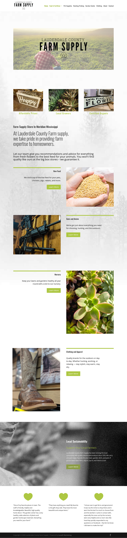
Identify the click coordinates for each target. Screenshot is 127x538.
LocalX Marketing (64, 535)
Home (46, 6)
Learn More (54, 187)
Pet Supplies (68, 6)
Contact (111, 6)
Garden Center (90, 6)
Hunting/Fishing (78, 6)
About (105, 6)
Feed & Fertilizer (54, 6)
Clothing (99, 6)
